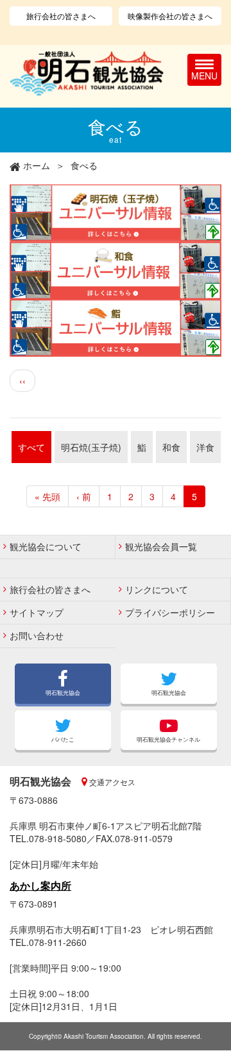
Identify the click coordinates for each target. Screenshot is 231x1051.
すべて (31, 447)
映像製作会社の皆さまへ (170, 15)
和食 (171, 447)
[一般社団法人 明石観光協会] (87, 73)
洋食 (205, 447)
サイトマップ (37, 612)
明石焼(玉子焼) (91, 447)
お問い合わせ (37, 635)
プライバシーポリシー (170, 612)
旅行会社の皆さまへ (61, 15)
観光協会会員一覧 (161, 546)
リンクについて (156, 589)
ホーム (36, 165)
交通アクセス (111, 781)
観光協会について (45, 546)
